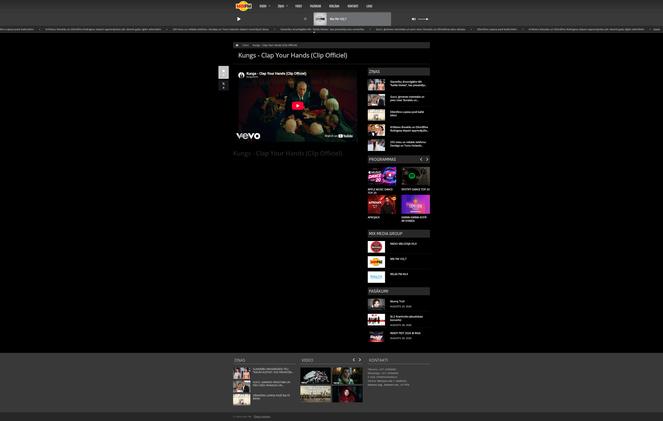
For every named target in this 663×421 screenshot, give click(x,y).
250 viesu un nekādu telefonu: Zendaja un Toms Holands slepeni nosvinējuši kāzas (198, 29)
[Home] (237, 45)
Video (298, 6)
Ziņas (281, 6)
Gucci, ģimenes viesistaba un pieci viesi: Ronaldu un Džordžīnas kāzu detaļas (398, 29)
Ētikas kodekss (262, 416)
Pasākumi (315, 6)
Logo (369, 6)
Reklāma (334, 6)
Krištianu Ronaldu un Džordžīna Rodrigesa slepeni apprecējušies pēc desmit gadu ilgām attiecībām (80, 29)
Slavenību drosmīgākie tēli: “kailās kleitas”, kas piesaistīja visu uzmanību (299, 29)
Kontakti (353, 6)
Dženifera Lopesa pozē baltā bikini (474, 29)
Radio (263, 6)
